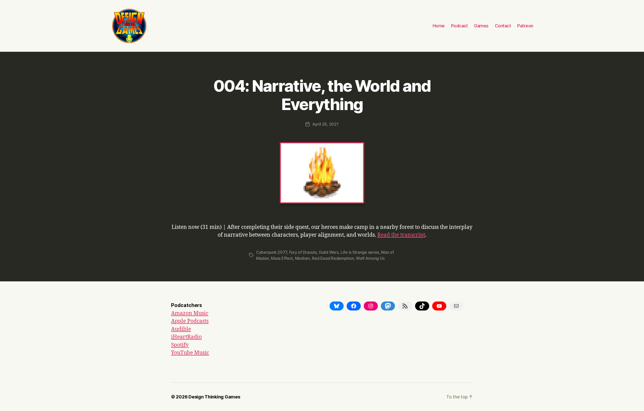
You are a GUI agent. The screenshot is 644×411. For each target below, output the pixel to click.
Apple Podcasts (190, 321)
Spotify (180, 345)
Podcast (459, 25)
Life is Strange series (360, 252)
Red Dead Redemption (333, 258)
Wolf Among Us (370, 258)
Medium (302, 258)
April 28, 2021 (325, 124)
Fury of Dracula (303, 252)
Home (439, 25)
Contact (503, 25)
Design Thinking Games (214, 396)
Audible (181, 329)
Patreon (525, 25)
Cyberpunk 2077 (271, 252)
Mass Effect (282, 258)
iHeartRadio (186, 337)
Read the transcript (401, 235)
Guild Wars (328, 252)
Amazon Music (189, 313)
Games (481, 25)
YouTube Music (190, 352)
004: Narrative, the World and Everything (322, 95)
